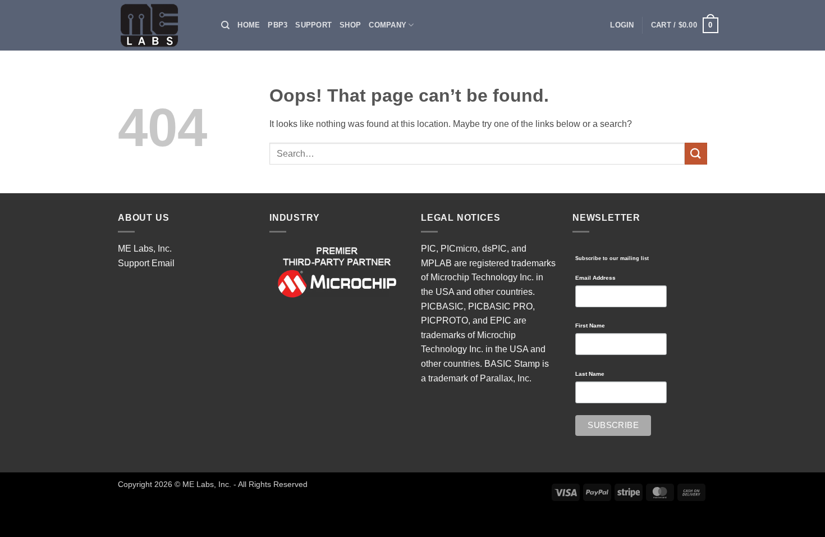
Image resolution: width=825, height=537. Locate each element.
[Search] (225, 25)
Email (163, 263)
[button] (622, 25)
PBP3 (277, 25)
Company (387, 25)
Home (248, 25)
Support (313, 25)
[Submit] (696, 154)
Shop (350, 25)
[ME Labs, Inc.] (155, 25)
